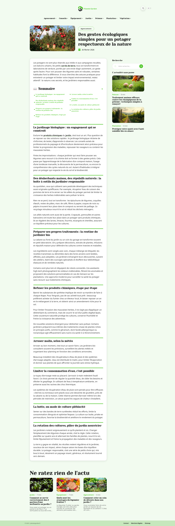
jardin (68, 135)
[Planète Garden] (87, 8)
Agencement (86, 29)
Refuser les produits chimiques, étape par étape (51, 115)
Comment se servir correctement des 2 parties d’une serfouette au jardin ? (40, 501)
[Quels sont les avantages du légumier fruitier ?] (68, 485)
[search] (143, 8)
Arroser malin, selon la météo (82, 94)
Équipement (61, 495)
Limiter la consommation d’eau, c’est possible (84, 99)
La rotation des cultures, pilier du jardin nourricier (85, 110)
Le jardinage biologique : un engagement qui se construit (50, 95)
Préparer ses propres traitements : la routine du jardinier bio (49, 109)
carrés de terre (68, 65)
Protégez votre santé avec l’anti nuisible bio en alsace (128, 130)
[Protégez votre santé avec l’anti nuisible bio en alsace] (128, 115)
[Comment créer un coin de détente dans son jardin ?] (95, 485)
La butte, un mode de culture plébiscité (85, 105)
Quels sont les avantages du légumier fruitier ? (68, 500)
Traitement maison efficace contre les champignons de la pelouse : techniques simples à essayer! (127, 100)
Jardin (32, 495)
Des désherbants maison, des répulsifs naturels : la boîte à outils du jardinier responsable (50, 102)
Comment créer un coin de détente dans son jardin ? (95, 500)
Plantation (116, 126)
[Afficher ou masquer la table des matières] (79, 89)
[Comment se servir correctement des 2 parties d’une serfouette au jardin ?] (41, 485)
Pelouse (115, 94)
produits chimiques (53, 135)
